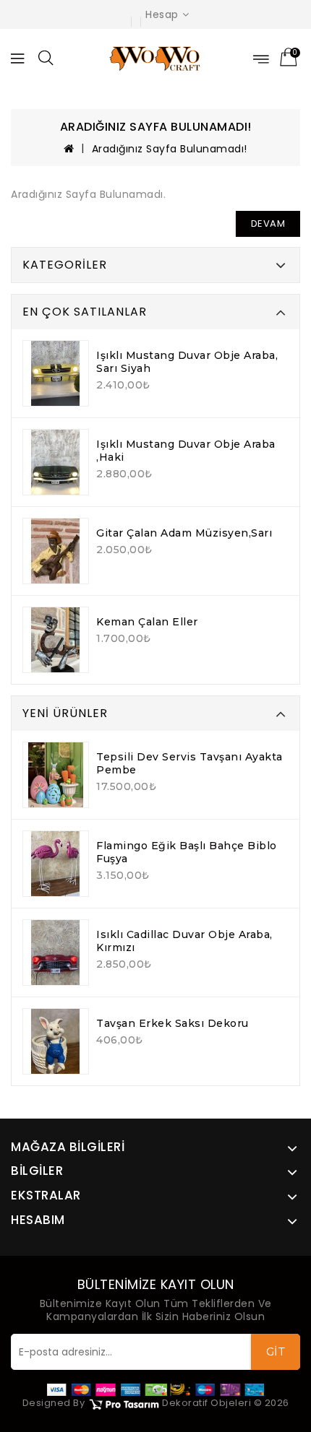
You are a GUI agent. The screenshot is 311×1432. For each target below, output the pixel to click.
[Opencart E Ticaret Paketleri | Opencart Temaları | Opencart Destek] (124, 1403)
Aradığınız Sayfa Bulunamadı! (169, 149)
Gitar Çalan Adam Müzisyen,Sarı (184, 532)
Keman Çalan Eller (147, 621)
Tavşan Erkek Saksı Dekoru (172, 1023)
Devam (268, 223)
